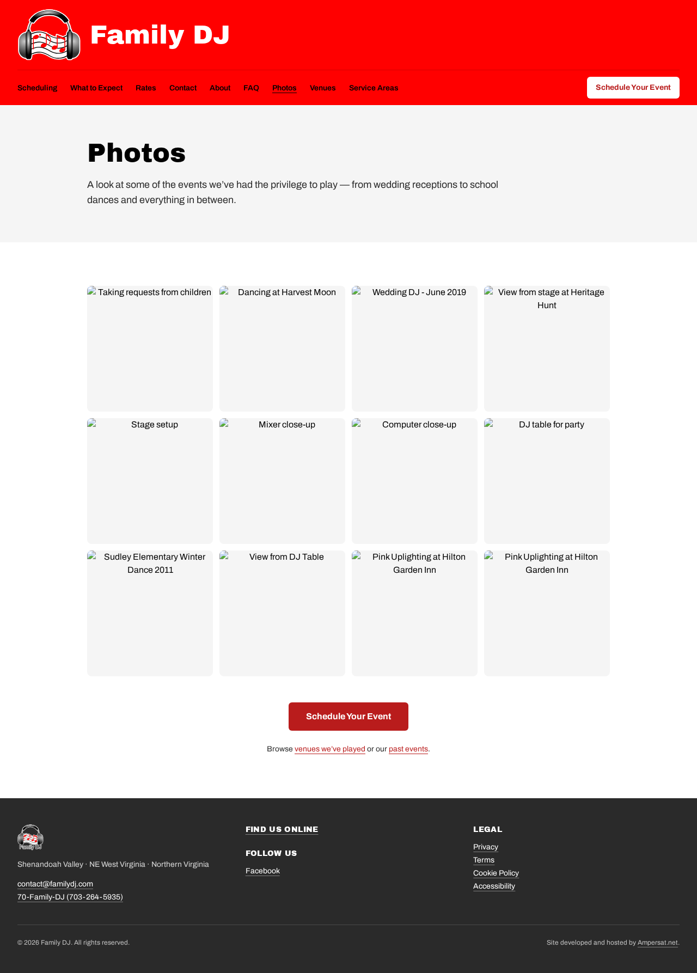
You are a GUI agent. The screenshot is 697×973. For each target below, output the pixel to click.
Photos (284, 88)
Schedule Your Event (633, 87)
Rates (146, 88)
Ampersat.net (658, 942)
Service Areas (374, 88)
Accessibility (494, 886)
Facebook (263, 871)
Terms (483, 860)
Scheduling (37, 88)
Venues (323, 88)
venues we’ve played (330, 749)
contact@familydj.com (55, 884)
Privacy (485, 847)
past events (408, 749)
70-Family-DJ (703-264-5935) (70, 897)
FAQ (251, 88)
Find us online (282, 829)
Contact (183, 88)
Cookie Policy (496, 873)
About (220, 88)
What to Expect (96, 88)
